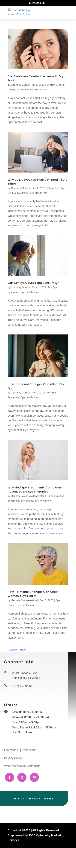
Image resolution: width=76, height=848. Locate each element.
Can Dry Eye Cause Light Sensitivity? (33, 283)
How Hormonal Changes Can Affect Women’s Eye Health (33, 594)
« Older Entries (17, 649)
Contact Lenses (55, 84)
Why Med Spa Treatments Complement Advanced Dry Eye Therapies (36, 489)
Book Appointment (34, 798)
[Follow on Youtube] (34, 777)
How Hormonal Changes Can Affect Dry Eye (36, 386)
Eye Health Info (38, 89)
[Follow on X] (22, 777)
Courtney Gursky (20, 84)
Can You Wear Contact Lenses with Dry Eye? (35, 78)
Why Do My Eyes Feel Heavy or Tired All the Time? (37, 182)
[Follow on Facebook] (9, 777)
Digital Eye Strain (56, 188)
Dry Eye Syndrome (18, 89)
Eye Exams (27, 500)
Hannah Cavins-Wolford (24, 495)
